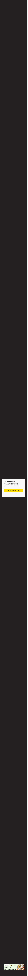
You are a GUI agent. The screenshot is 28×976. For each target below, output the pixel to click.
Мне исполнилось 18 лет (13, 490)
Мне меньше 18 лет (13, 493)
